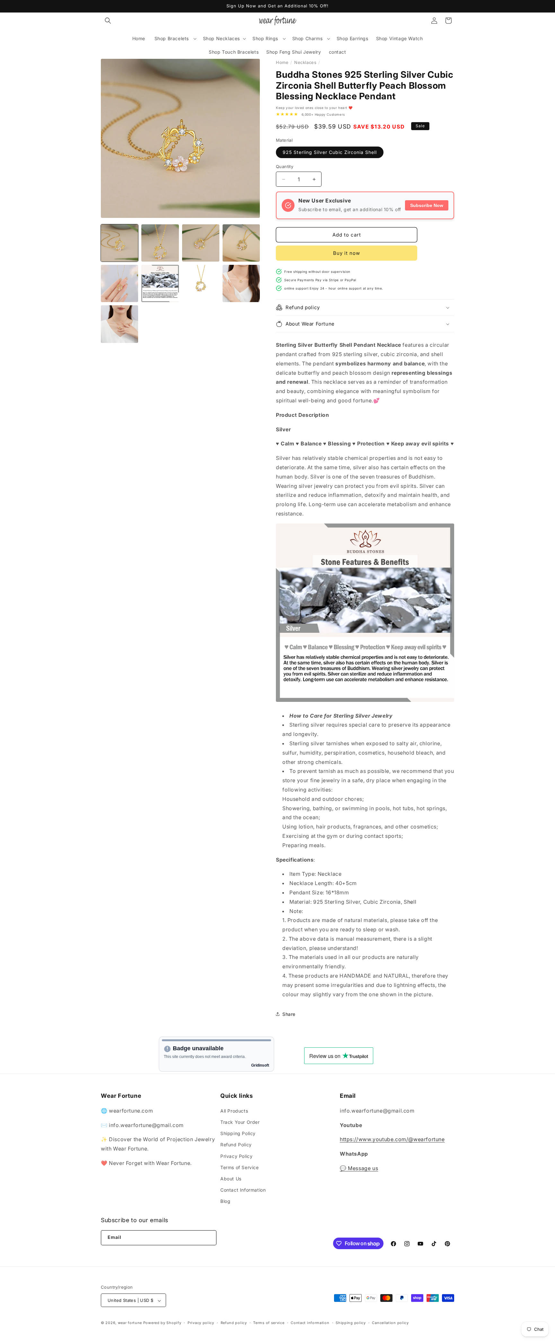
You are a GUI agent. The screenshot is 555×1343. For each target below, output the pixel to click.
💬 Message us (359, 1168)
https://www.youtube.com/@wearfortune (392, 1139)
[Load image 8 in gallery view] (241, 283)
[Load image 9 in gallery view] (119, 324)
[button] (108, 20)
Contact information (310, 1323)
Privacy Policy (236, 1156)
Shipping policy (351, 1323)
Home (282, 62)
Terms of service (268, 1323)
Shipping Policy (238, 1133)
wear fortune (130, 1323)
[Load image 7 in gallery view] (200, 283)
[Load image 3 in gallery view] (200, 243)
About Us (231, 1178)
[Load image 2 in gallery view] (160, 243)
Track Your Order (240, 1121)
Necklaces (305, 62)
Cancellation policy (390, 1323)
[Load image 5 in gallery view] (119, 283)
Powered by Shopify (162, 1323)
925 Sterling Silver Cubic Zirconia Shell (330, 152)
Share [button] (288, 1014)
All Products (234, 1110)
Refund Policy (236, 1144)
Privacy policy (201, 1323)
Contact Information (243, 1189)
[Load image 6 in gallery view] (160, 283)
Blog (225, 1201)
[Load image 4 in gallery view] (241, 243)
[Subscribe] (208, 1237)
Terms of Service (239, 1167)
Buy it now (346, 253)
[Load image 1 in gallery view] (119, 243)
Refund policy (234, 1323)
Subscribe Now (426, 205)
